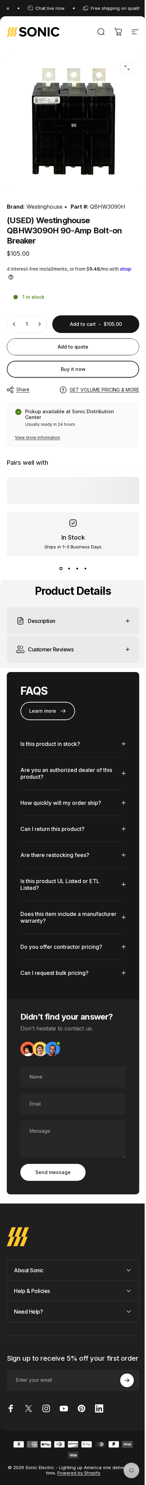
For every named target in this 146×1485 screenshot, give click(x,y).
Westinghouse (44, 206)
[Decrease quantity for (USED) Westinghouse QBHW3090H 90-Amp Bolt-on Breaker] (14, 324)
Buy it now (73, 369)
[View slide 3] (77, 568)
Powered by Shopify (78, 1474)
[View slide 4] (85, 568)
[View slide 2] (69, 568)
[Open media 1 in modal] (127, 68)
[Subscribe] (122, 1382)
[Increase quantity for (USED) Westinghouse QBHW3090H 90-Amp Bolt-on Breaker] (39, 324)
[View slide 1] (61, 568)
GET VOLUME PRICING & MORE (104, 390)
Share (23, 389)
